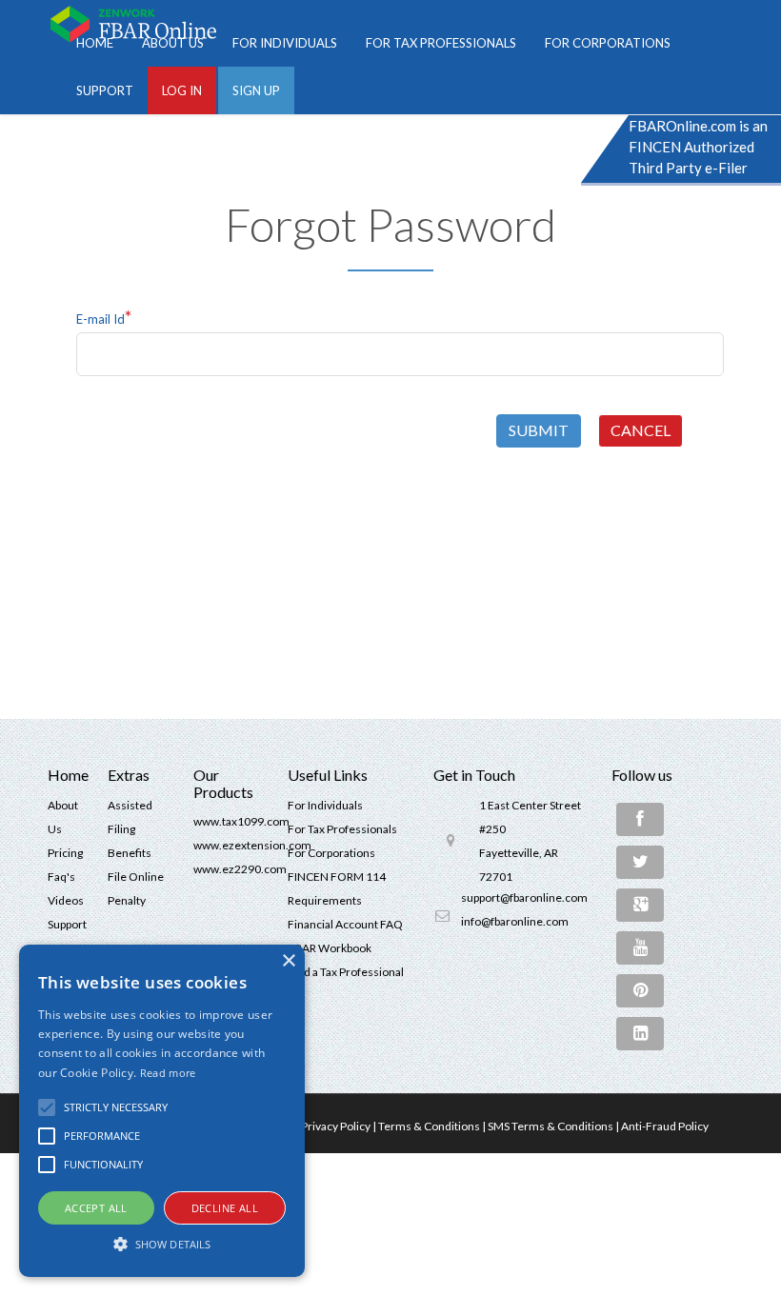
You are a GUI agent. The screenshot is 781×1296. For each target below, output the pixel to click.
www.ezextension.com (252, 845)
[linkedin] (640, 1033)
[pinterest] (640, 990)
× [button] (288, 961)
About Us (173, 42)
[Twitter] (640, 862)
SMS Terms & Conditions (550, 1126)
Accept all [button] (96, 1208)
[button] (47, 1107)
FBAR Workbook (329, 948)
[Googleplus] (640, 905)
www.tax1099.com (241, 821)
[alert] (162, 1111)
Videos (66, 900)
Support (104, 90)
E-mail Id (104, 316)
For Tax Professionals (441, 42)
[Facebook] (640, 819)
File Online (136, 876)
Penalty (127, 900)
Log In (182, 90)
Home (94, 42)
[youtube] (640, 948)
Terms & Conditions (429, 1126)
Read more (168, 1073)
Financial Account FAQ (345, 924)
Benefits (129, 853)
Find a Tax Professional (346, 972)
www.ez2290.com (240, 869)
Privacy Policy (335, 1126)
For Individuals (284, 42)
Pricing (65, 853)
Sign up (256, 90)
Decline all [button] (224, 1208)
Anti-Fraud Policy (665, 1126)
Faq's (61, 876)
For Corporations (608, 42)
